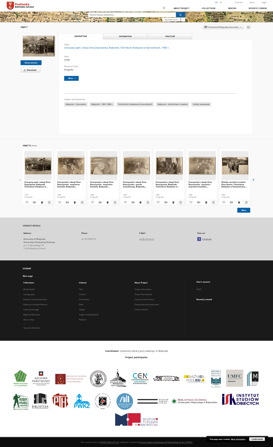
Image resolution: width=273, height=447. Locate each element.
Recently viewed (258, 8)
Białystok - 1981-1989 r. (102, 104)
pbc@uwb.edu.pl (146, 239)
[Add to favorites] (248, 27)
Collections (209, 8)
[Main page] (163, 8)
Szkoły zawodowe (201, 104)
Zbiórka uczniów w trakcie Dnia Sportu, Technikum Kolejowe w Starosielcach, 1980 (233, 184)
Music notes (28, 319)
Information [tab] (125, 36)
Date (81, 304)
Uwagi (82, 309)
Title (81, 289)
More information (238, 439)
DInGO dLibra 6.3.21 (109, 442)
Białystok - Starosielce (76, 104)
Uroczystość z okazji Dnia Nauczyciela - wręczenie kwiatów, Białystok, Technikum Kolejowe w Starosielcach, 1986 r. (69, 184)
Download (31, 70)
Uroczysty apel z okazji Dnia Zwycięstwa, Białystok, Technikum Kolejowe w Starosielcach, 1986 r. (37, 184)
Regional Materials (31, 314)
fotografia (68, 69)
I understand (257, 439)
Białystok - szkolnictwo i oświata (173, 104)
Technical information (144, 299)
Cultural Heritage (31, 309)
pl (221, 2)
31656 (67, 60)
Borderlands (28, 289)
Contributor (84, 299)
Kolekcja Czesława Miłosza (35, 304)
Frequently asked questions (147, 304)
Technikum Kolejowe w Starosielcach (135, 104)
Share (252, 2)
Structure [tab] (170, 36)
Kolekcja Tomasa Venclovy (35, 299)
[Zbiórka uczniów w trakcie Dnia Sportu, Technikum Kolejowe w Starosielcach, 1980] (235, 165)
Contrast (239, 2)
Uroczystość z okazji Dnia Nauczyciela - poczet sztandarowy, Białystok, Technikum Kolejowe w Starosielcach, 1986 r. (134, 184)
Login (264, 2)
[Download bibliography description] (34, 202)
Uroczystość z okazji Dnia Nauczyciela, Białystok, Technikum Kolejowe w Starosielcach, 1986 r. (167, 184)
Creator (82, 294)
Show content (31, 62)
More (243, 210)
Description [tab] (81, 36)
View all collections (31, 328)
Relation (82, 319)
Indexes (232, 8)
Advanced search (171, 19)
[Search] (180, 14)
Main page (28, 276)
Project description (143, 289)
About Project (181, 8)
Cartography (29, 294)
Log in (199, 289)
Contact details (141, 309)
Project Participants (143, 294)
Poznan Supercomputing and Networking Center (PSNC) (166, 442)
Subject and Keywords (89, 314)
